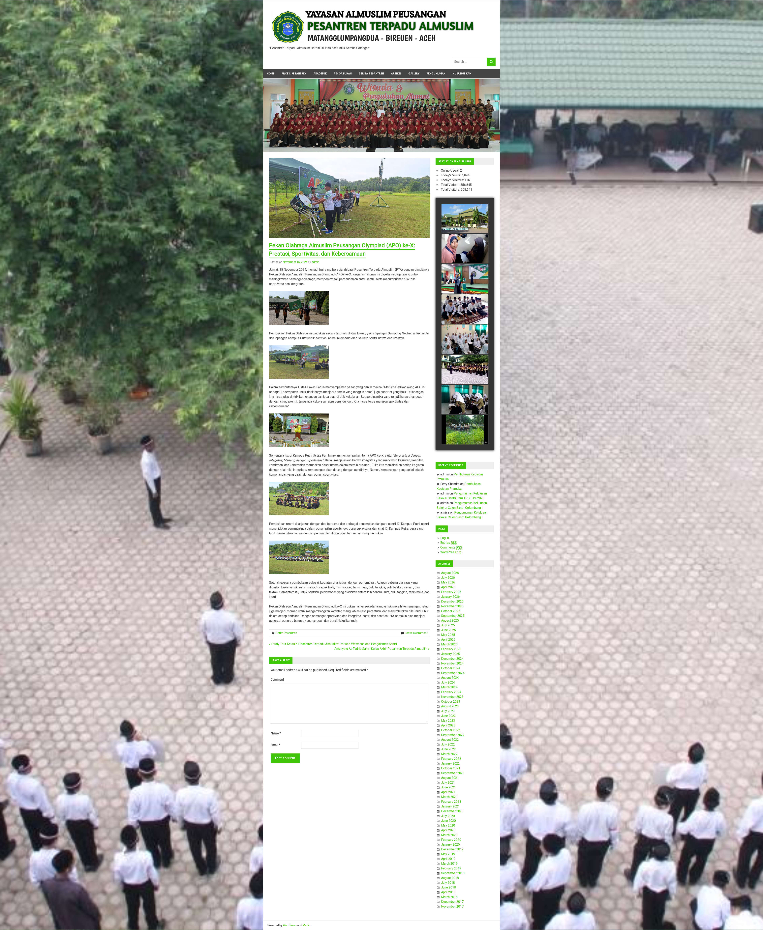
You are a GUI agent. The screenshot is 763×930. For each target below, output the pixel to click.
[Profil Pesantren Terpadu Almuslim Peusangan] (465, 219)
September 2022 (453, 735)
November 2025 (452, 606)
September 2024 (453, 673)
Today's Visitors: (453, 180)
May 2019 (448, 854)
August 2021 (450, 778)
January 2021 (450, 806)
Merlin (306, 925)
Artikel (396, 73)
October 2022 (450, 730)
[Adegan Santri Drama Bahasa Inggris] (465, 279)
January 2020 (450, 844)
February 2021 (451, 801)
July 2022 (448, 744)
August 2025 (450, 620)
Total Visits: (449, 185)
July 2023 (448, 711)
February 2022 (451, 759)
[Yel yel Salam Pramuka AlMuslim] (465, 369)
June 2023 (448, 716)
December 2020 (452, 811)
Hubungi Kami (462, 73)
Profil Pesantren (294, 73)
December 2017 (452, 902)
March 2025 (449, 644)
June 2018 (448, 887)
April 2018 (448, 892)
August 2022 (450, 740)
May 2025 (448, 635)
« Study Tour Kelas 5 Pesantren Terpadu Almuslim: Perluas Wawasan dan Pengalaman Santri (333, 644)
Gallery (413, 73)
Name (276, 733)
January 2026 (450, 597)
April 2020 (448, 830)
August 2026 (450, 573)
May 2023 (448, 720)
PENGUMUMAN (436, 73)
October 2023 (450, 701)
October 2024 (450, 668)
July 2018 (448, 883)
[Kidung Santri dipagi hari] (465, 400)
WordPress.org (450, 552)
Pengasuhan (343, 73)
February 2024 (451, 692)
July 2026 (448, 577)
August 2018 (450, 878)
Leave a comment (416, 632)
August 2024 (450, 678)
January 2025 (450, 654)
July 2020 (448, 816)
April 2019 (448, 859)
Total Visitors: (451, 189)
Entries (448, 543)
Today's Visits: (451, 175)
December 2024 (452, 659)
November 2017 (452, 906)
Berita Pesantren (371, 73)
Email (275, 745)
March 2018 (449, 897)
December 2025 (452, 601)
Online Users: (450, 170)
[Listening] (465, 309)
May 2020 (448, 825)
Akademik (320, 73)
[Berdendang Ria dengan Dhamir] (465, 339)
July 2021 (448, 782)
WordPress (290, 925)
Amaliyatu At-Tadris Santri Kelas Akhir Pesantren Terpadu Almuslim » (382, 649)
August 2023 (450, 706)
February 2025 (451, 649)
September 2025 (453, 616)
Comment (277, 679)
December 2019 (452, 849)
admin (316, 262)
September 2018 (453, 873)
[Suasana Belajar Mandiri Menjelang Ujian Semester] (465, 249)
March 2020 (449, 835)
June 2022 (448, 749)
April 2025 (448, 639)
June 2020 (448, 821)
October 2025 (450, 611)
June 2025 (448, 630)
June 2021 (448, 787)
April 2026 (448, 587)
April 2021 (448, 792)
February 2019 (451, 868)
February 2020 (451, 840)
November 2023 (452, 697)
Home (270, 73)
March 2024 (449, 687)
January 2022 (450, 763)
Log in (444, 538)
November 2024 (452, 663)
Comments (451, 547)
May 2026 (448, 582)
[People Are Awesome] (465, 430)
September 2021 (453, 773)
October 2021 (450, 768)
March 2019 (449, 863)
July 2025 (448, 625)
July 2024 (448, 682)
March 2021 (449, 797)
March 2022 (449, 754)
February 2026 (451, 592)
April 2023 (448, 725)
